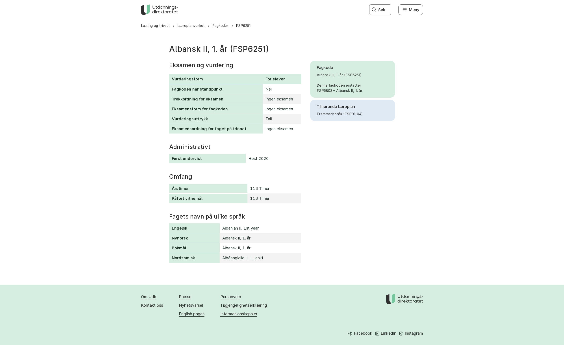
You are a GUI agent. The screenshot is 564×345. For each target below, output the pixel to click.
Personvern (230, 296)
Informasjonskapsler (238, 314)
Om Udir (148, 296)
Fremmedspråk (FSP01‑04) (340, 114)
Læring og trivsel (155, 25)
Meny (414, 9)
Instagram (414, 333)
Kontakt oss (152, 305)
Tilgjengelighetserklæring (243, 305)
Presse (185, 296)
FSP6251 (243, 25)
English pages (191, 314)
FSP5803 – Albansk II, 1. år (339, 90)
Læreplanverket (191, 25)
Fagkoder (220, 25)
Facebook (363, 333)
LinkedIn (388, 333)
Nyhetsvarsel (191, 305)
